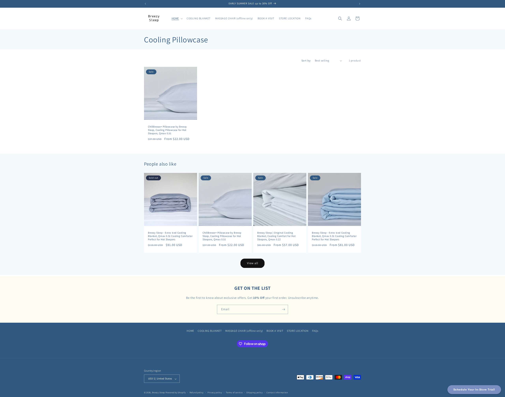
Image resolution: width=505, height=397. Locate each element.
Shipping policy (254, 392)
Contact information (277, 392)
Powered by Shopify (176, 392)
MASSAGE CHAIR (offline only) (244, 331)
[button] (176, 18)
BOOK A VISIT (275, 331)
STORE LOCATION (297, 331)
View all (252, 263)
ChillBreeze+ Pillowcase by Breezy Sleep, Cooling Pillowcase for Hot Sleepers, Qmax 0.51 (167, 130)
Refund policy (197, 392)
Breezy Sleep (158, 392)
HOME (190, 331)
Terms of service (234, 392)
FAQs (315, 331)
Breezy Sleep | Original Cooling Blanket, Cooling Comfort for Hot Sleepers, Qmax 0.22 (276, 236)
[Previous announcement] (145, 3)
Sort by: (306, 60)
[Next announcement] (359, 3)
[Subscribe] (283, 309)
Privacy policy (215, 392)
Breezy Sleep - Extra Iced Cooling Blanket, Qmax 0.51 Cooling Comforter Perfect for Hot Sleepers (170, 236)
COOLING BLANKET (210, 331)
